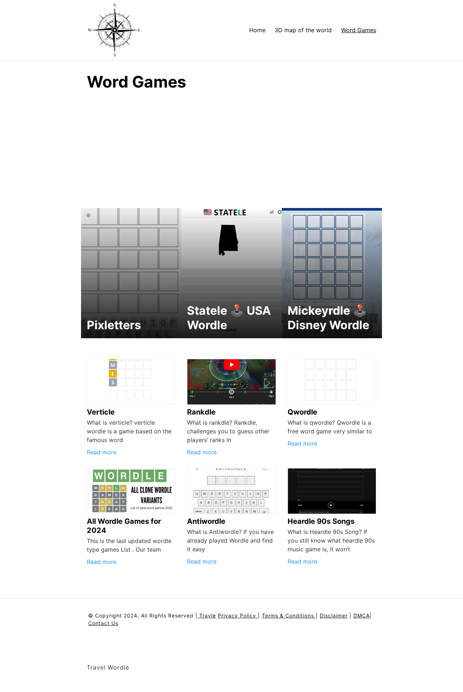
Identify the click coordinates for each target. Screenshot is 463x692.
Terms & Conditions (289, 615)
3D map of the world (303, 30)
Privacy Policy (238, 615)
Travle (206, 615)
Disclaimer (334, 615)
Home (257, 30)
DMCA (361, 615)
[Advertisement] (231, 142)
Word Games (358, 30)
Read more (101, 452)
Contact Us (103, 623)
